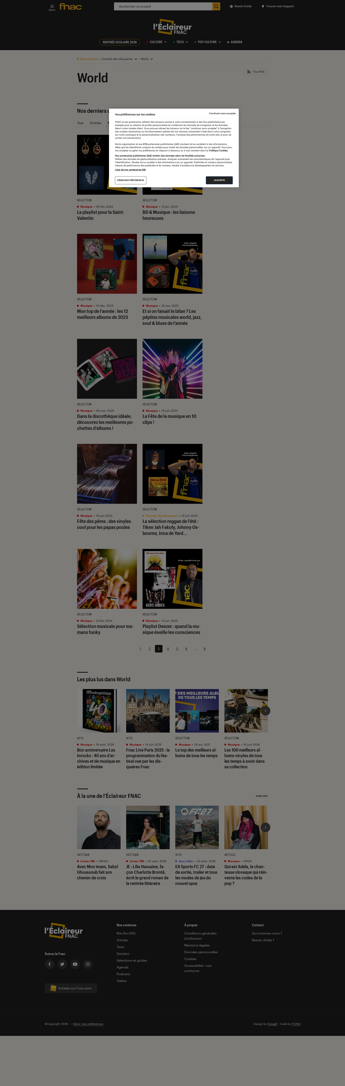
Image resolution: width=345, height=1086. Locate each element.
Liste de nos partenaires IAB (130, 169)
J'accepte (219, 180)
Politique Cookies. (218, 150)
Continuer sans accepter (222, 113)
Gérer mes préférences (130, 180)
